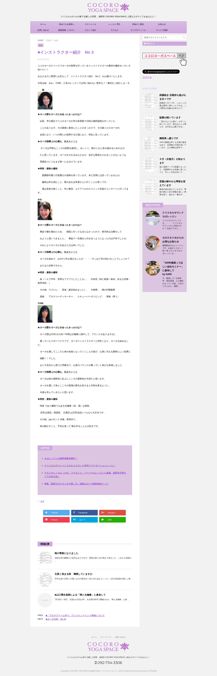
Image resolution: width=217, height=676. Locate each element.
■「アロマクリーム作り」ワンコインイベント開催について (75, 615)
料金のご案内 (138, 24)
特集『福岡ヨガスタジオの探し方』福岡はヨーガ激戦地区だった (76, 483)
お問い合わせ (43, 30)
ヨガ (42, 501)
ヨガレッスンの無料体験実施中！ (61, 458)
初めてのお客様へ (67, 24)
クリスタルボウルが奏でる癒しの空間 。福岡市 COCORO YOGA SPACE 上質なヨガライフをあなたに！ (108, 657)
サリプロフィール (138, 30)
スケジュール (90, 24)
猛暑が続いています (170, 117)
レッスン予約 (114, 24)
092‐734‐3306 (109, 662)
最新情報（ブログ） (67, 30)
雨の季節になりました (66, 553)
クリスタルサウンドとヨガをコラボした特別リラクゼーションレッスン (79, 465)
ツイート (147, 77)
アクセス (114, 30)
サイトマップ (106, 637)
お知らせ (162, 24)
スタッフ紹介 (90, 30)
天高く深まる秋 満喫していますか (73, 574)
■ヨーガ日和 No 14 (56, 619)
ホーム (43, 24)
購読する (150, 43)
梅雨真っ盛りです (168, 138)
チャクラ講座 (162, 30)
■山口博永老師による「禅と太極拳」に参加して (80, 595)
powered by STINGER (148, 671)
